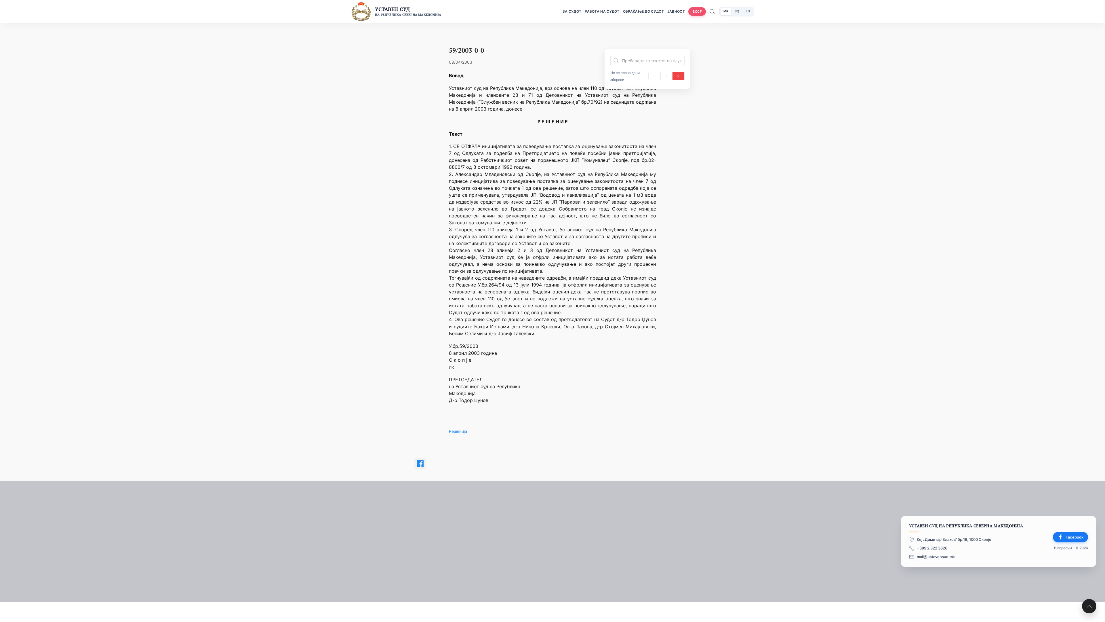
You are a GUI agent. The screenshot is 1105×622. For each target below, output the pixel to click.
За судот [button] (572, 11)
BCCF (697, 12)
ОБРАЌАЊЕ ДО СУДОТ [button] (643, 11)
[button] (1089, 606)
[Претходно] (654, 76)
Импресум (1063, 548)
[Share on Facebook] (420, 463)
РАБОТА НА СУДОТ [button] (602, 11)
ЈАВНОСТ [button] (676, 11)
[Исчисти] (678, 76)
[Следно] (666, 76)
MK (725, 11)
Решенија (458, 431)
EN (748, 11)
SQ (737, 11)
